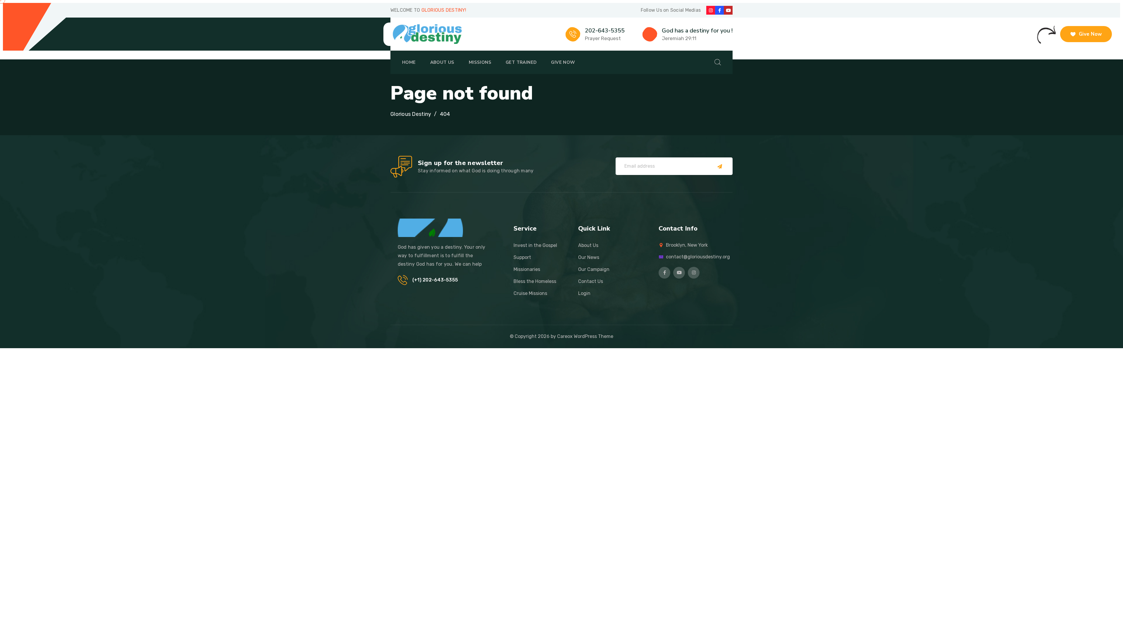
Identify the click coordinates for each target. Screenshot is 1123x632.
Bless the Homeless (535, 281)
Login (584, 293)
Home (409, 62)
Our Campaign (593, 269)
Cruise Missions (530, 293)
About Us (442, 62)
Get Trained (521, 62)
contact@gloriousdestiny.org (698, 257)
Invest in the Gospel (535, 245)
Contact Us (590, 281)
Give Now (563, 62)
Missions (480, 62)
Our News (588, 257)
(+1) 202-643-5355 (435, 280)
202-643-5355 (605, 31)
